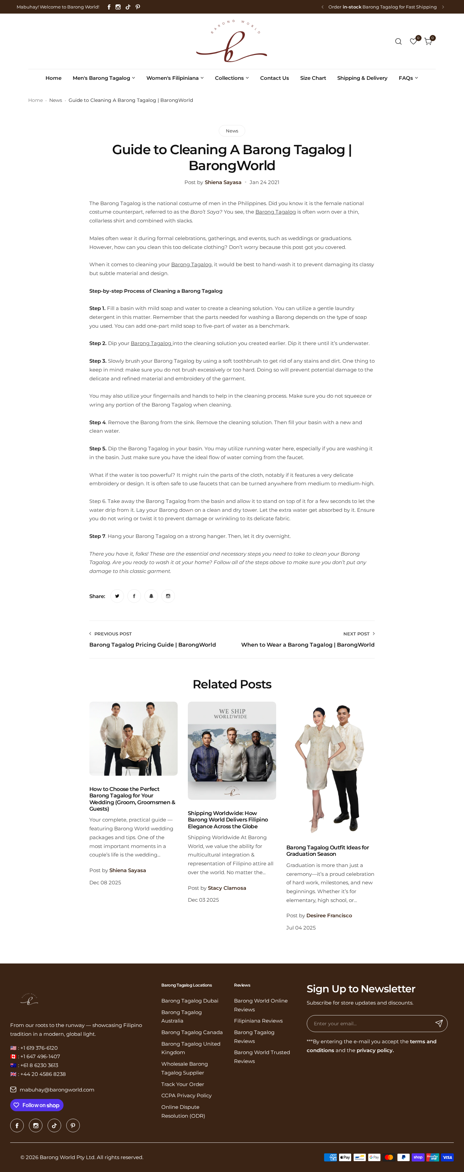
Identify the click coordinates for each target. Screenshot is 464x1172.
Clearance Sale (365, 7)
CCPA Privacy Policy (186, 1095)
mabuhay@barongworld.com (57, 1089)
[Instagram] (118, 7)
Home (35, 100)
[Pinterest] (138, 7)
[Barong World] (232, 41)
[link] (117, 596)
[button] (322, 7)
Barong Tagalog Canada (192, 1032)
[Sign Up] (439, 1023)
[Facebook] (109, 7)
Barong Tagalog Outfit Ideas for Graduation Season (327, 850)
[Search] (398, 41)
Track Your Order (182, 1084)
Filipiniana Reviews (258, 1020)
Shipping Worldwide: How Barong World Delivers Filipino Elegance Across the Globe (228, 820)
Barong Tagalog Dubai (189, 1000)
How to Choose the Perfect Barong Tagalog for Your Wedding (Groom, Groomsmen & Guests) (132, 799)
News (55, 100)
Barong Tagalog (275, 212)
